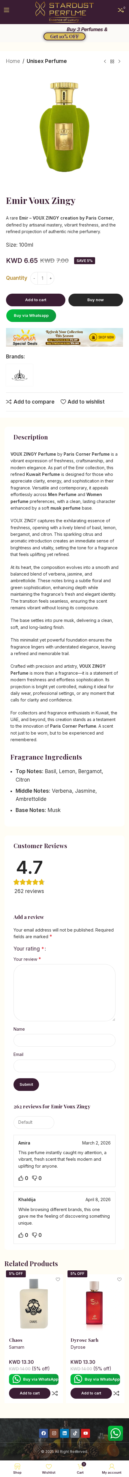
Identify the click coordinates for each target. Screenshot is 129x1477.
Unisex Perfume (47, 61)
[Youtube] (85, 1433)
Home (13, 61)
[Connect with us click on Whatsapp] (115, 1433)
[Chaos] (33, 1303)
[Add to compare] (54, 1393)
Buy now (95, 299)
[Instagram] (54, 1433)
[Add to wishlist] (57, 1279)
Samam (16, 1347)
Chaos (15, 1340)
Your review (27, 959)
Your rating (29, 948)
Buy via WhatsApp (40, 1379)
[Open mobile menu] (7, 12)
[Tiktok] (75, 1433)
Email (18, 1054)
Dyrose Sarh (84, 1340)
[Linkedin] (64, 1433)
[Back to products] (112, 61)
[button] (31, 315)
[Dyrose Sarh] (95, 1303)
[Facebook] (43, 1433)
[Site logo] (64, 12)
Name (19, 1029)
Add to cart (35, 299)
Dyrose (78, 1347)
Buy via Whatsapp (31, 315)
